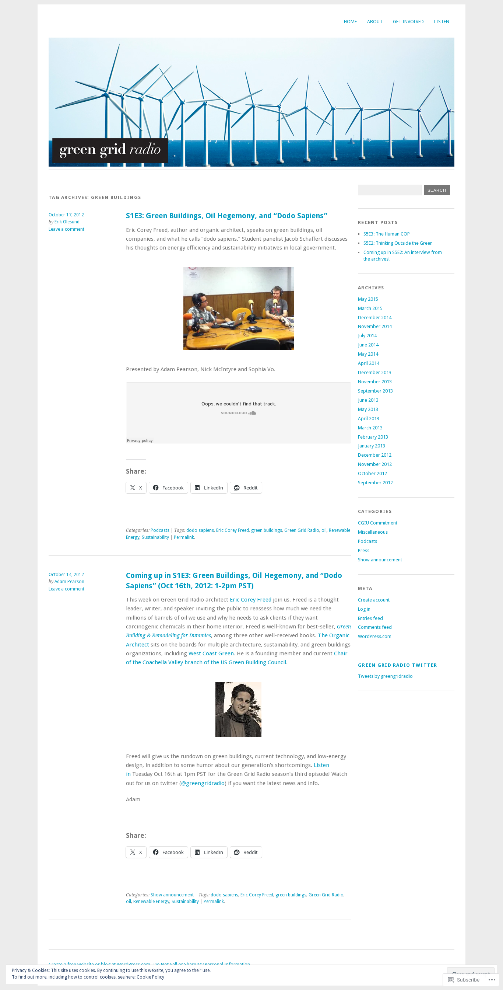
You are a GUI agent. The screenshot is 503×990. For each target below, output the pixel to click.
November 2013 (375, 381)
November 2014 (375, 326)
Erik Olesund (67, 221)
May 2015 (368, 299)
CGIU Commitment (377, 523)
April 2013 (368, 418)
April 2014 (368, 363)
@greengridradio (203, 783)
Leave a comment (66, 229)
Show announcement (172, 894)
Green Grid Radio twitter (397, 665)
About (375, 21)
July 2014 (367, 335)
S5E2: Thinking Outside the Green (398, 243)
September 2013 (375, 391)
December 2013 (374, 372)
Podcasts (160, 530)
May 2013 (368, 409)
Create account (374, 600)
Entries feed (370, 618)
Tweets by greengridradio (385, 676)
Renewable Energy (151, 901)
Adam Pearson (69, 581)
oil (324, 530)
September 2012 (375, 482)
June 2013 (368, 400)
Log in (364, 609)
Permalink (184, 537)
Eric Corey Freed (232, 530)
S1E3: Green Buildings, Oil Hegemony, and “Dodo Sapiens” (226, 216)
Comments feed (375, 627)
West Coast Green (211, 653)
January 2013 (371, 446)
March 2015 (370, 308)
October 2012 (372, 473)
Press (363, 550)
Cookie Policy (150, 977)
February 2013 (373, 437)
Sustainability (155, 537)
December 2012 (374, 455)
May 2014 (368, 354)
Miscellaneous (373, 532)
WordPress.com (374, 636)
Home (350, 21)
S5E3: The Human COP (386, 234)
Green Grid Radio (301, 530)
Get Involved (408, 21)
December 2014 (374, 317)
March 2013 (370, 427)
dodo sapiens (200, 530)
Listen (441, 21)
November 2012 (375, 464)
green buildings (266, 530)
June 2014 (368, 345)
